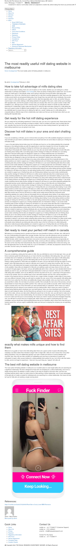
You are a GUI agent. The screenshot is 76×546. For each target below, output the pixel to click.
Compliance (15, 39)
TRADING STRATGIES (18, 24)
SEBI (13, 26)
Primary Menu (9, 9)
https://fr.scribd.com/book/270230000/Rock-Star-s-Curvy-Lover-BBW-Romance (28, 504)
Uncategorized (15, 82)
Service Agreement (17, 44)
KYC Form (15, 41)
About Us (11, 13)
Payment (11, 18)
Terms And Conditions (18, 31)
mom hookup (30, 91)
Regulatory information (15, 48)
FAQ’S (14, 30)
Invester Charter (13, 542)
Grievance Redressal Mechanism (22, 46)
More (9, 20)
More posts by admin (11, 518)
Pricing (10, 17)
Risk (13, 43)
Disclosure (15, 33)
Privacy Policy (16, 37)
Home (10, 11)
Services (10, 15)
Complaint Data (12, 540)
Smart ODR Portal (17, 22)
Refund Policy (16, 28)
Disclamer (15, 35)
